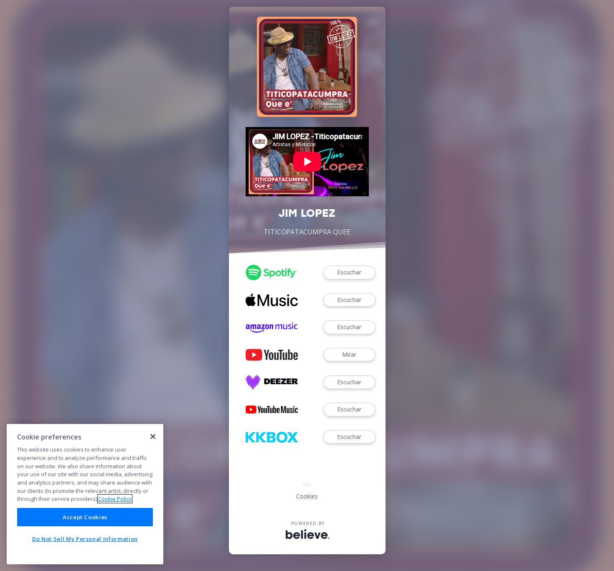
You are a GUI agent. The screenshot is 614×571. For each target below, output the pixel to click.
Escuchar (349, 272)
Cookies (307, 496)
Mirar (349, 354)
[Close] (153, 436)
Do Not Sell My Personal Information (85, 539)
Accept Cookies (85, 516)
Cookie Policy (115, 498)
